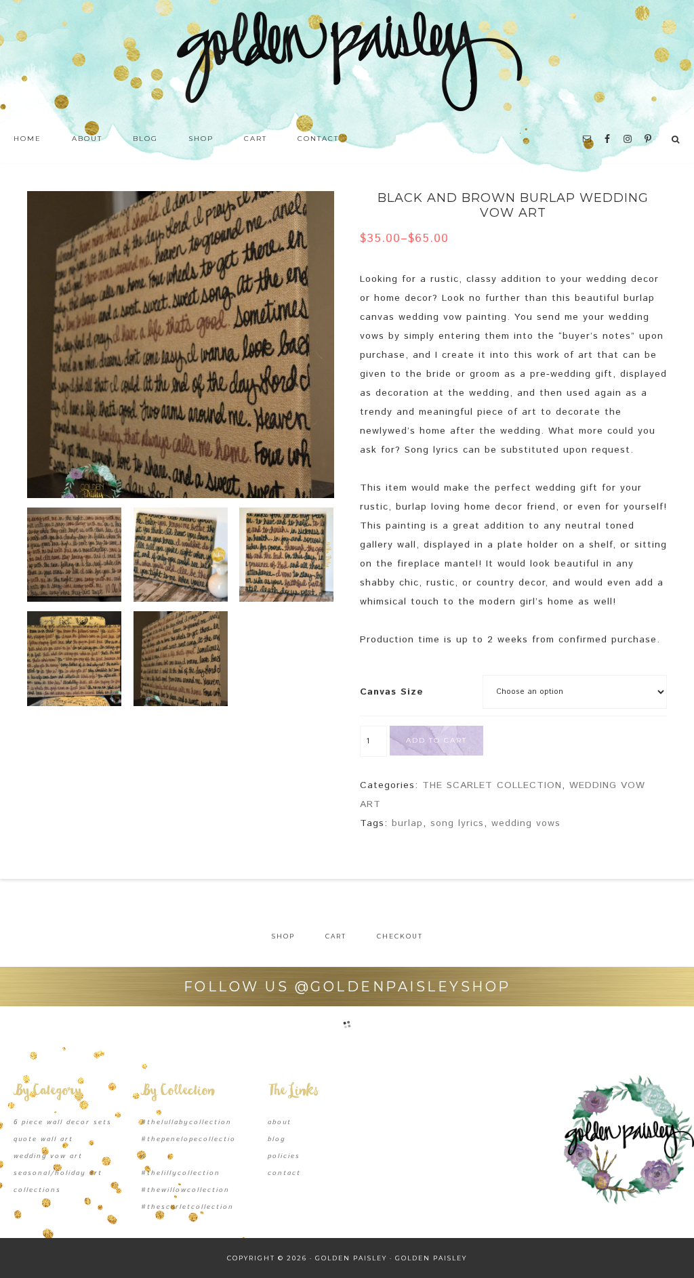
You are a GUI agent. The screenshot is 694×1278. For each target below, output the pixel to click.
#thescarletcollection (187, 1207)
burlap (407, 823)
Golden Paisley (347, 61)
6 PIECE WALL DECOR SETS (63, 1122)
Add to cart (436, 740)
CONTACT (284, 1173)
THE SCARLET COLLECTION (492, 785)
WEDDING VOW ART (48, 1156)
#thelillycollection (180, 1173)
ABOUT (279, 1122)
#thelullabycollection (186, 1122)
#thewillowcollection (185, 1190)
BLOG (276, 1139)
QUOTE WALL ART (43, 1139)
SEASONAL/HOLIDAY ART (58, 1173)
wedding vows (525, 823)
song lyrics (457, 823)
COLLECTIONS (37, 1190)
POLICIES (284, 1156)
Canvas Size (392, 692)
